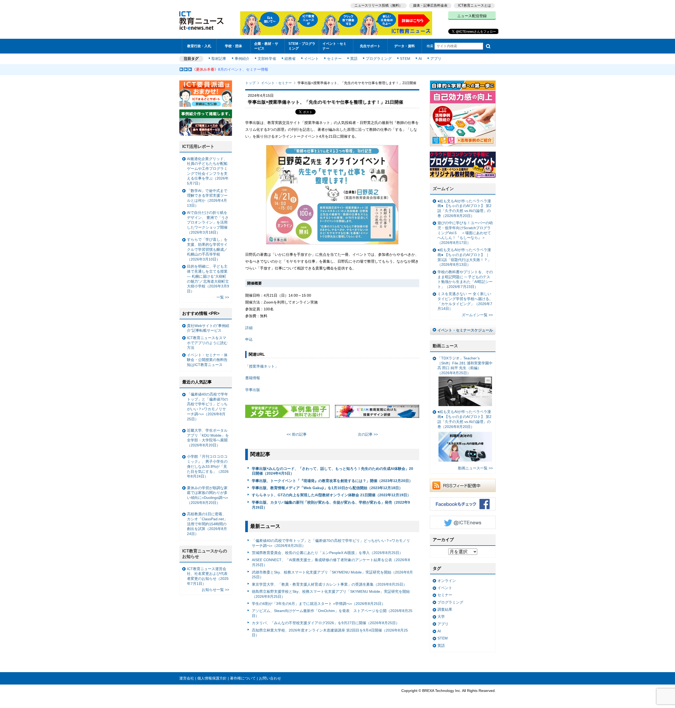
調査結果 (444, 609)
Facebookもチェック (463, 503)
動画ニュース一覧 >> (475, 468)
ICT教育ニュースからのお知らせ (204, 554)
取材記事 (218, 58)
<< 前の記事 (297, 434)
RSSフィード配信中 (463, 485)
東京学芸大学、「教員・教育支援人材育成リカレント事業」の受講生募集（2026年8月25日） (329, 584)
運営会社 (186, 678)
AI (420, 58)
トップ (250, 83)
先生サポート (370, 46)
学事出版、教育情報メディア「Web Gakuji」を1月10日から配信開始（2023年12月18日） (327, 488)
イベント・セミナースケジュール (465, 330)
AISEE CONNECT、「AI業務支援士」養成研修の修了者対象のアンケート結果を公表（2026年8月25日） (331, 562)
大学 (441, 616)
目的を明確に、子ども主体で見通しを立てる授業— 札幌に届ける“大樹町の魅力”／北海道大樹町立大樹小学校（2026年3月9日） (208, 278)
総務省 (290, 58)
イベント (311, 58)
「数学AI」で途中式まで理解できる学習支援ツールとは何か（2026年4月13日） (207, 198)
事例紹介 (242, 58)
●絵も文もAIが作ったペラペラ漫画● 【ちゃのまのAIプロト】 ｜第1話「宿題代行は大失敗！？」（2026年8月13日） (464, 257)
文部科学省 (267, 58)
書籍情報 (252, 378)
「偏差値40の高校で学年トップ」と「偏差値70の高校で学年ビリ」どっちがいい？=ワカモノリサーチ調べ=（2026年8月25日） (331, 543)
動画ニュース (445, 346)
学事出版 (252, 390)
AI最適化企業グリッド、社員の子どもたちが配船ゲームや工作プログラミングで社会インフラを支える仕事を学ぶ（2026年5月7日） (208, 171)
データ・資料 (404, 46)
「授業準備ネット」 (261, 366)
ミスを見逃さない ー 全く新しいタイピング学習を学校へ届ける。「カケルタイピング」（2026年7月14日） (465, 301)
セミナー (334, 58)
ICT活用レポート (198, 146)
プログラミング (379, 58)
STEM (405, 58)
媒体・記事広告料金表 (430, 5)
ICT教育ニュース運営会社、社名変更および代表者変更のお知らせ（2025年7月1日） (208, 576)
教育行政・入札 (199, 46)
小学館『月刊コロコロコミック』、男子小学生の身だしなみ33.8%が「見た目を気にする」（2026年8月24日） (208, 466)
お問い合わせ (270, 678)
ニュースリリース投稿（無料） (378, 5)
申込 (249, 339)
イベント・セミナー (334, 46)
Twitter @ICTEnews (463, 522)
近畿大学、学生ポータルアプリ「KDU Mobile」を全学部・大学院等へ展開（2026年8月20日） (208, 437)
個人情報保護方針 (212, 678)
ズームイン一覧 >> (477, 315)
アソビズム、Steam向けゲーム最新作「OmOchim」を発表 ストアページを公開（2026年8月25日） (332, 613)
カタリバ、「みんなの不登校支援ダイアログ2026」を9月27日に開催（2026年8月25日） (325, 623)
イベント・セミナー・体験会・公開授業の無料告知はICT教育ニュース (207, 360)
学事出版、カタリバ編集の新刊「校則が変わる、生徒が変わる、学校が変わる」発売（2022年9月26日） (331, 504)
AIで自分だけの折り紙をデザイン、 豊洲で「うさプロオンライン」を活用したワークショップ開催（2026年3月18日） (208, 222)
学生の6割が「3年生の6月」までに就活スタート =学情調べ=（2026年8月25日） (318, 603)
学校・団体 (233, 46)
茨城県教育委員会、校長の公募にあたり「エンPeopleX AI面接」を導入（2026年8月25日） (327, 553)
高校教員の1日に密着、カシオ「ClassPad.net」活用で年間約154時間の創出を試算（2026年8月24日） (207, 524)
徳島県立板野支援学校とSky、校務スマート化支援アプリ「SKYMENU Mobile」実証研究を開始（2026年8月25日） (331, 594)
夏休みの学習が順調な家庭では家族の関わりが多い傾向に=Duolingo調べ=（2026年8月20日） (207, 495)
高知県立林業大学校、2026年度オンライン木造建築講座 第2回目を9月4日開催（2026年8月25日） (330, 632)
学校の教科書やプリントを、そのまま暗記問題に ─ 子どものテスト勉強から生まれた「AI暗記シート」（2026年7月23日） (465, 279)
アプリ (435, 58)
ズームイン (443, 188)
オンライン (446, 581)
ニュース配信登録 (472, 16)
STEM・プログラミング (301, 46)
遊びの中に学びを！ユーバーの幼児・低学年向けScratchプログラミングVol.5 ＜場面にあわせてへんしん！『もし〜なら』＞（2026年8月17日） (465, 233)
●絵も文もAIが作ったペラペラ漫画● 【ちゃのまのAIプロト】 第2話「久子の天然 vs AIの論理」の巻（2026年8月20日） (464, 208)
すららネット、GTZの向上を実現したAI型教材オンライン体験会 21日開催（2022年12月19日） (331, 495)
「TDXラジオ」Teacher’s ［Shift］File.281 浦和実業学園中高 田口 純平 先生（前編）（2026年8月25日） (465, 365)
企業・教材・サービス (266, 46)
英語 (354, 58)
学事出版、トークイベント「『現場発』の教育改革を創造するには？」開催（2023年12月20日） (332, 481)
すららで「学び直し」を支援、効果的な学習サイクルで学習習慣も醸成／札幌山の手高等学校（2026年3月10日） (207, 249)
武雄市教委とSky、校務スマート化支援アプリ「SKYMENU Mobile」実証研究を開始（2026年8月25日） (332, 574)
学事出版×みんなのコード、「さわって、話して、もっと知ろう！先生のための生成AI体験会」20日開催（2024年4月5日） (332, 471)
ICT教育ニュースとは (474, 5)
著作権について (243, 678)
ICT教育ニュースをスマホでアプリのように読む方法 (207, 343)
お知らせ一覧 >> (215, 589)
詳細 (249, 328)
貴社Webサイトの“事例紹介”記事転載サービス (208, 328)
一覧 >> (222, 297)
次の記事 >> (368, 434)
